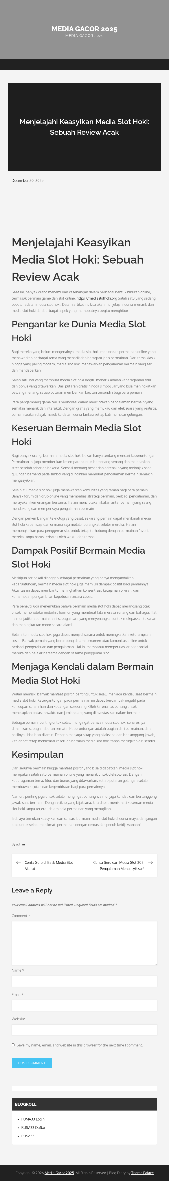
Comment (21, 915)
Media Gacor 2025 (84, 29)
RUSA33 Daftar (33, 1127)
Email (17, 994)
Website (18, 1019)
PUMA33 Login (32, 1119)
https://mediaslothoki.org (97, 298)
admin (20, 844)
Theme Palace (142, 1173)
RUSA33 (27, 1136)
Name (18, 970)
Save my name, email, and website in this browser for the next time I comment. (80, 1045)
